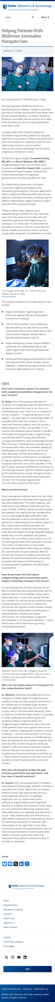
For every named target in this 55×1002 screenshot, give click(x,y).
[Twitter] (6, 957)
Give (27, 969)
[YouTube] (19, 957)
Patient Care (9, 918)
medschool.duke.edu (11, 989)
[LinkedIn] (25, 957)
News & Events (10, 927)
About (6, 900)
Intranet (7, 937)
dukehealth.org (41, 989)
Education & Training (12, 909)
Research (7, 914)
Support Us (8, 922)
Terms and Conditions (13, 941)
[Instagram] (13, 957)
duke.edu (27, 989)
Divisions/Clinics (10, 905)
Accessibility (8, 946)
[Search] (33, 17)
